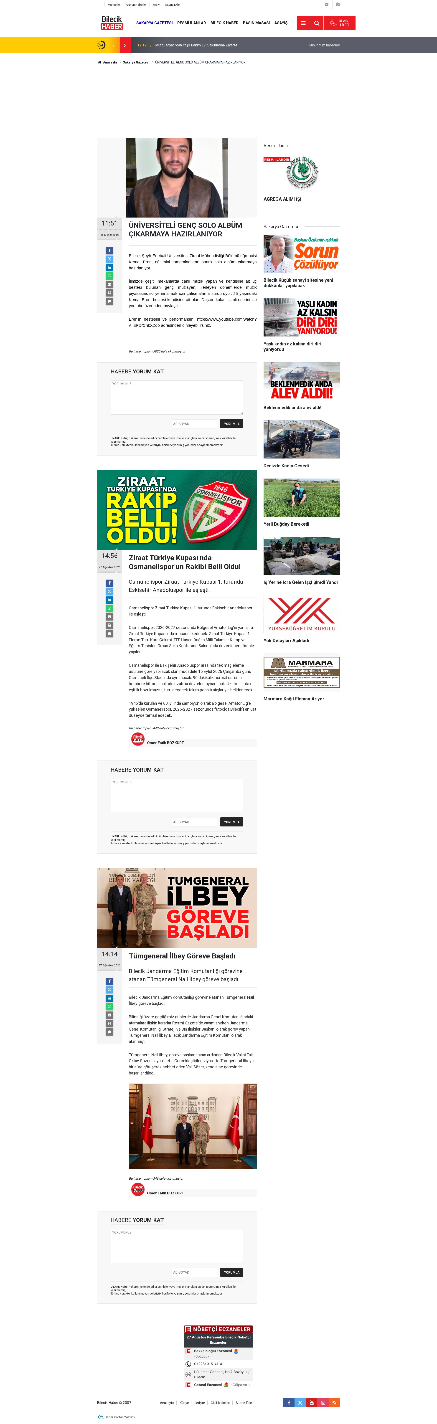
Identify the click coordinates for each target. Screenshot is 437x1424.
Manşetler (114, 4)
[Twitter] (109, 259)
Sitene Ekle (172, 4)
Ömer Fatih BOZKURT (165, 743)
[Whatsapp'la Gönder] (109, 276)
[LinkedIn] (109, 267)
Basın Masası (256, 22)
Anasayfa (109, 62)
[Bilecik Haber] (112, 22)
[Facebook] (109, 250)
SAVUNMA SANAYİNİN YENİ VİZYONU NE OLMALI (195, 45)
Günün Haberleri (136, 4)
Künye (184, 1403)
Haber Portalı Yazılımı (120, 1417)
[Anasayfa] (99, 4)
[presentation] (113, 45)
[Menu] (303, 23)
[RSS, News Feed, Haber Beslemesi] (334, 1402)
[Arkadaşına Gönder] (109, 284)
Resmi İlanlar (191, 22)
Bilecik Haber (225, 22)
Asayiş (280, 22)
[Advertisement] (218, 103)
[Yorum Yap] (109, 301)
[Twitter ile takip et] (300, 1402)
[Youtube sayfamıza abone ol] (311, 1402)
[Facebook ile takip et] (289, 1402)
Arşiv (156, 4)
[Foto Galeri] (337, 4)
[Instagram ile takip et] (323, 1402)
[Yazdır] (109, 292)
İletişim (200, 1403)
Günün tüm (324, 45)
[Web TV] (326, 4)
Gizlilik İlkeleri (220, 1403)
